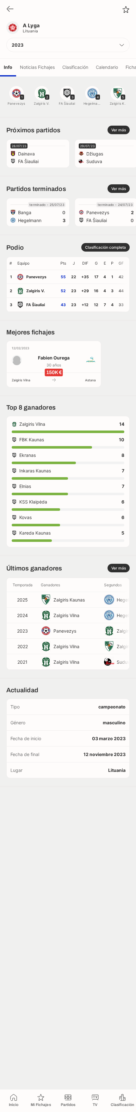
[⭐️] (126, 9)
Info (8, 67)
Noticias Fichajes (37, 67)
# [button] (10, 263)
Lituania (30, 31)
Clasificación (75, 67)
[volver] (10, 9)
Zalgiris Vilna (21, 380)
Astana (90, 380)
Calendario (107, 67)
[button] (68, 45)
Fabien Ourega (54, 357)
